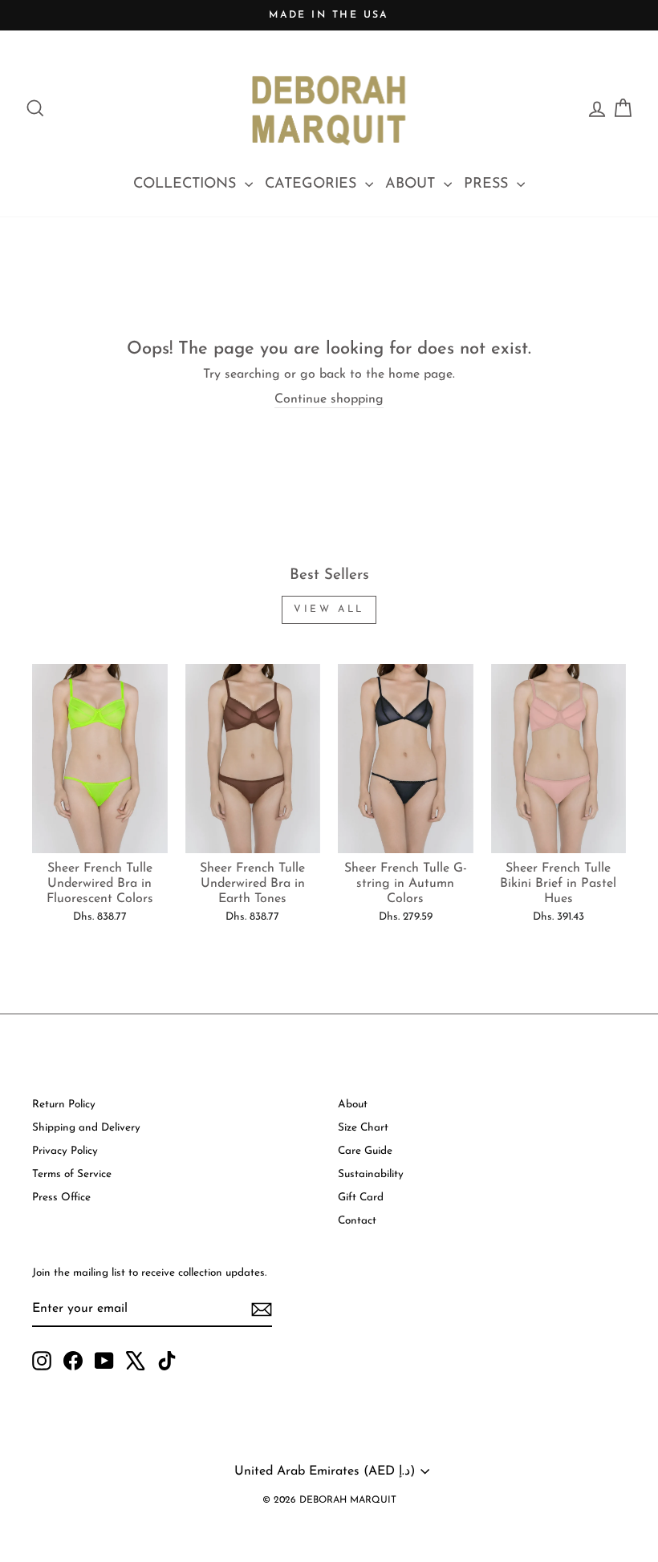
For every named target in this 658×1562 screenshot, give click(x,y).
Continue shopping (329, 399)
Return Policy (63, 1104)
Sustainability (371, 1174)
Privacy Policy (65, 1151)
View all (329, 609)
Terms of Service (72, 1174)
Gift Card (361, 1197)
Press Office (61, 1197)
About (353, 1104)
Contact (357, 1221)
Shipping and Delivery (86, 1128)
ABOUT (412, 184)
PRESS (488, 184)
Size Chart (363, 1128)
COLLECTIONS (187, 184)
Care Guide (365, 1151)
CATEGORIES (313, 184)
